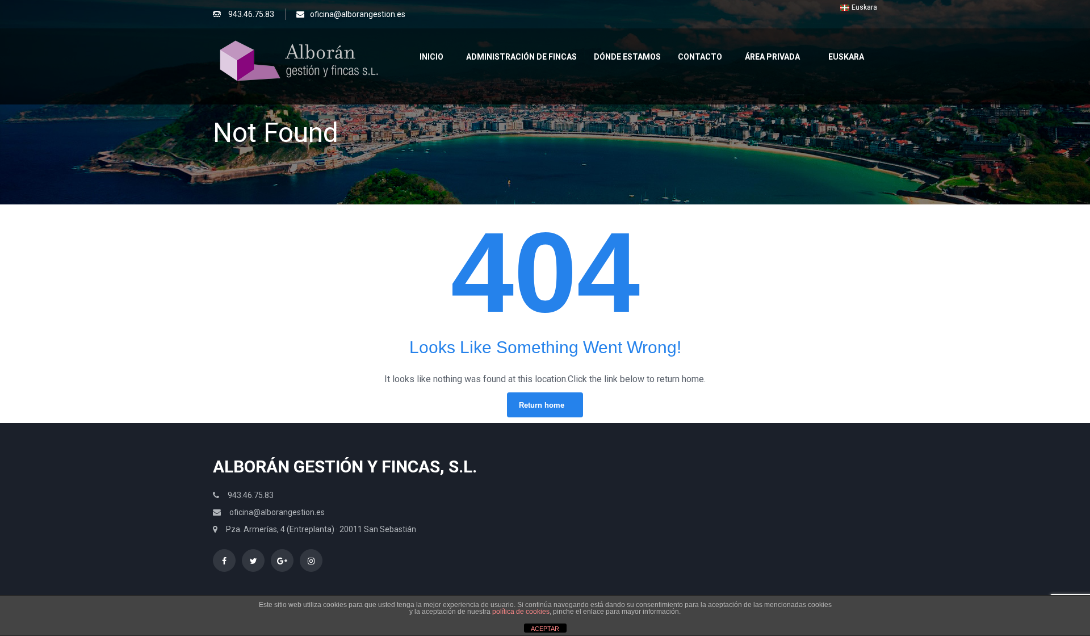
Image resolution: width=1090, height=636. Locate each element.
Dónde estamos (627, 56)
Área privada (772, 56)
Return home (541, 405)
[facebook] (224, 560)
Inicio (431, 56)
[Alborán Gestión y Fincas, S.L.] (298, 60)
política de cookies (521, 612)
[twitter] (253, 560)
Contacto (700, 56)
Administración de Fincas (521, 56)
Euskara (846, 56)
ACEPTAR (545, 628)
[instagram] (311, 560)
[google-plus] (282, 560)
